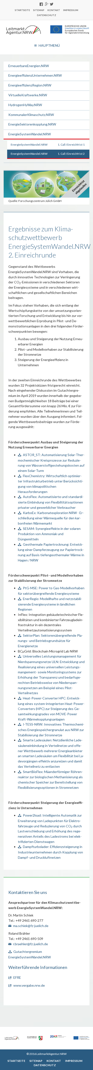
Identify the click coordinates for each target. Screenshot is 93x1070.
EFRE (17, 977)
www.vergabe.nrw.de (29, 985)
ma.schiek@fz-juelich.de (30, 926)
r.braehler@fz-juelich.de (30, 944)
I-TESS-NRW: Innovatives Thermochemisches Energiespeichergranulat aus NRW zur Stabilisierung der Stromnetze (51, 729)
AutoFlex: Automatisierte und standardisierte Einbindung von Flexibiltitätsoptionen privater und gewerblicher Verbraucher (50, 502)
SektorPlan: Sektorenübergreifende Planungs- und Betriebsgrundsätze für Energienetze (50, 640)
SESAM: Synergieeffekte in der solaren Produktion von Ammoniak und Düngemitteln (49, 533)
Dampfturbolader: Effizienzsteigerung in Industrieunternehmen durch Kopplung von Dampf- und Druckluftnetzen (50, 852)
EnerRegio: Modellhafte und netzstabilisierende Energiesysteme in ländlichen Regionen (50, 604)
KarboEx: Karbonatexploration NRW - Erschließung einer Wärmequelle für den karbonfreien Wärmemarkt (51, 518)
